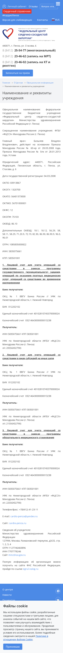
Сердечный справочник (17, 11)
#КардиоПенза (10, 15)
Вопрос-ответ (48, 6)
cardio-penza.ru (17, 523)
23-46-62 (20, 56)
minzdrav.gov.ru (17, 554)
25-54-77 (20, 50)
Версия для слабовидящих (17, 19)
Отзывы (33, 6)
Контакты (42, 19)
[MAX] (58, 591)
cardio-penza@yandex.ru (24, 516)
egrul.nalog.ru (30, 568)
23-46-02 (20, 62)
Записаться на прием (18, 72)
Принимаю (13, 646)
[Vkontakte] (58, 599)
